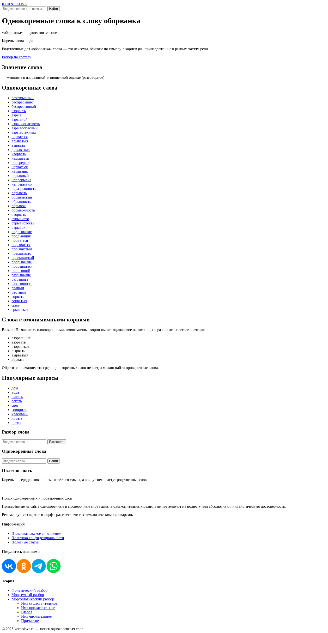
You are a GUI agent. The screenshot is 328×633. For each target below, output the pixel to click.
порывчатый (22, 249)
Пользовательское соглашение (36, 533)
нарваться (20, 167)
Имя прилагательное (38, 608)
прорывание (22, 262)
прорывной (21, 271)
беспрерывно (22, 102)
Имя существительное (39, 603)
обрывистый (22, 197)
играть (17, 418)
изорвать (19, 154)
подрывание (22, 232)
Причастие (30, 621)
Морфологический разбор (33, 599)
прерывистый (23, 258)
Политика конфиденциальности (38, 538)
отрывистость (23, 223)
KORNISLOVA (14, 4)
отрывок (18, 227)
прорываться (22, 266)
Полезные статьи (25, 542)
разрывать (20, 279)
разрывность (22, 284)
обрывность (21, 201)
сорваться (19, 301)
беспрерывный (24, 106)
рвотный (19, 292)
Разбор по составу (16, 57)
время (16, 423)
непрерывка (21, 180)
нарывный (20, 176)
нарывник (20, 171)
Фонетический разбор (30, 590)
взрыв (16, 115)
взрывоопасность (26, 124)
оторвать (19, 214)
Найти (53, 9)
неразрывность (24, 189)
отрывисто (20, 219)
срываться (20, 309)
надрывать (20, 158)
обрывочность (23, 210)
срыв (16, 305)
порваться (20, 240)
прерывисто (21, 253)
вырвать (18, 145)
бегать (17, 401)
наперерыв (20, 163)
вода (15, 392)
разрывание (21, 275)
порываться (21, 245)
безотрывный (23, 98)
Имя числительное (36, 616)
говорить (19, 410)
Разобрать (56, 442)
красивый (20, 414)
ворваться (20, 137)
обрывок (19, 206)
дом (15, 388)
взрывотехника (24, 132)
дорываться (21, 150)
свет (15, 405)
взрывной (20, 119)
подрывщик (21, 236)
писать (17, 397)
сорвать (18, 297)
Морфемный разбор (28, 595)
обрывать (19, 193)
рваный (18, 288)
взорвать (19, 111)
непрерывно (22, 184)
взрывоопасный (25, 128)
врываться (20, 141)
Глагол (26, 612)
